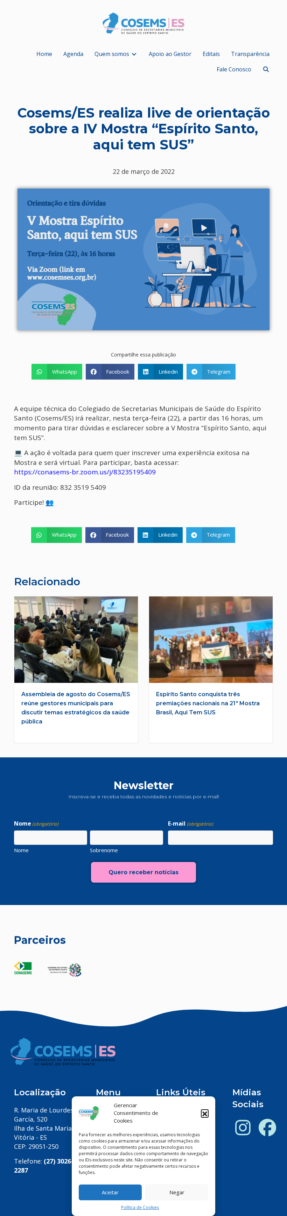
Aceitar (110, 1192)
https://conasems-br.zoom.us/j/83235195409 (85, 471)
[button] (204, 1113)
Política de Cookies (140, 1207)
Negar (176, 1192)
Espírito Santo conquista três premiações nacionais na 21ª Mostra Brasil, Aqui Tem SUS (208, 703)
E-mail (190, 823)
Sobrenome (104, 850)
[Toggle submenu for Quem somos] (134, 54)
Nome (21, 850)
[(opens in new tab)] (23, 967)
